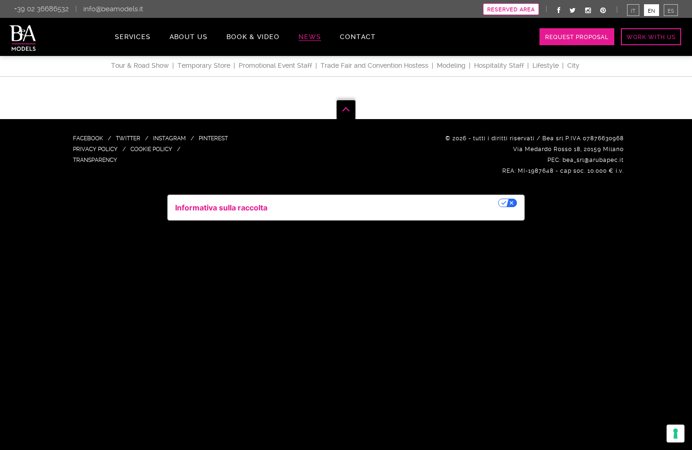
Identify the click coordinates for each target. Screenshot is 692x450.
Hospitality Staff (499, 65)
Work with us (651, 37)
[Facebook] (558, 10)
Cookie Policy (151, 149)
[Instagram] (588, 10)
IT (633, 11)
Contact (358, 36)
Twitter (128, 138)
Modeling (451, 65)
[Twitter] (573, 10)
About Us (188, 36)
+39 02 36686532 (41, 9)
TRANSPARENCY (95, 160)
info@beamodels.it (113, 9)
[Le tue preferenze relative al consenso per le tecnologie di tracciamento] (675, 433)
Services (133, 36)
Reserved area (511, 10)
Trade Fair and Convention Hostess (374, 65)
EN (651, 11)
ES (671, 11)
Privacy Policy (95, 149)
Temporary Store (203, 65)
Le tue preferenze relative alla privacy (387, 203)
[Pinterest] (603, 10)
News (309, 36)
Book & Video (253, 36)
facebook (88, 138)
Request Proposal (577, 37)
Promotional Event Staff (275, 65)
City (573, 65)
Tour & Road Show (140, 65)
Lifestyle (545, 65)
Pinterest (213, 138)
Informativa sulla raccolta (221, 207)
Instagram (169, 138)
